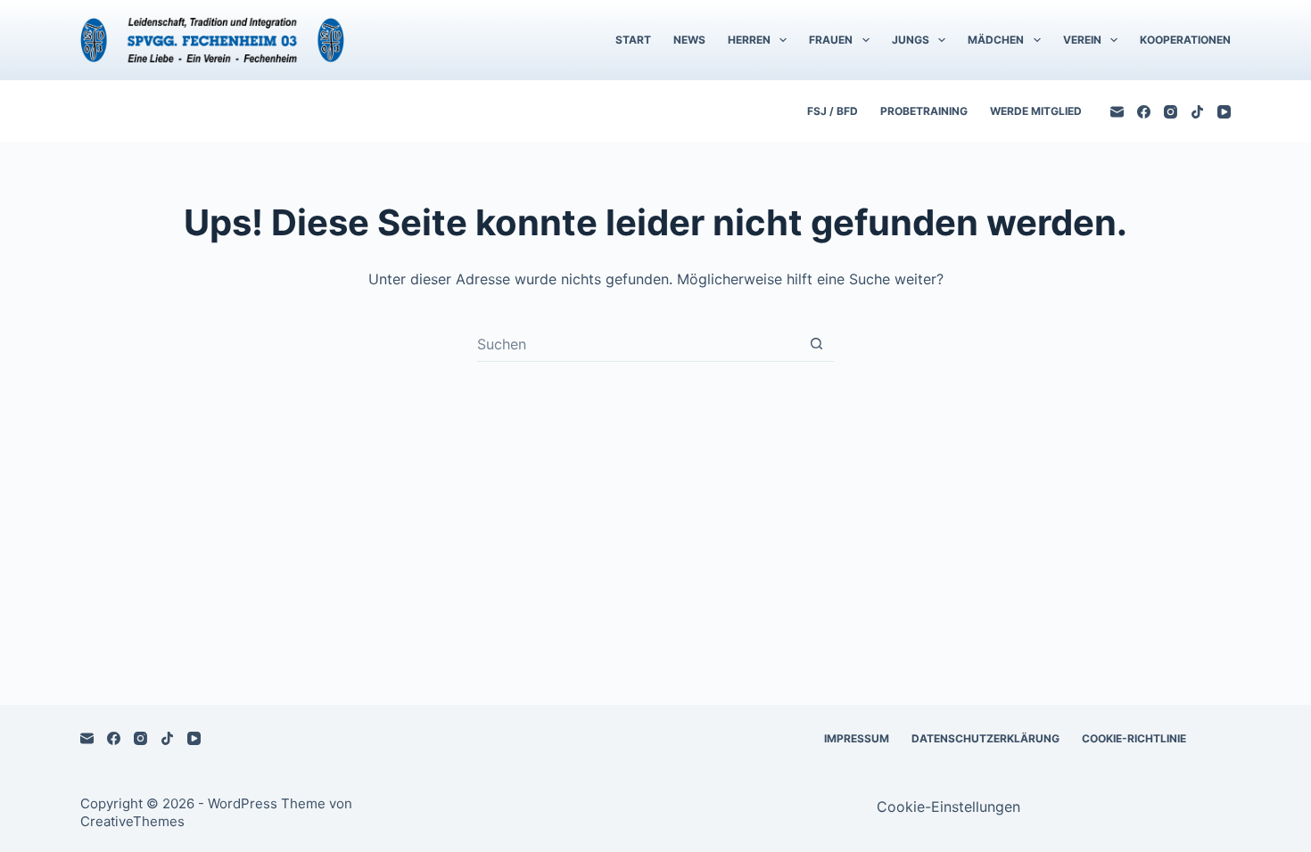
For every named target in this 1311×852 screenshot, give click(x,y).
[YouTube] (1224, 112)
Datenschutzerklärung (985, 738)
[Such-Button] (816, 343)
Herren (749, 39)
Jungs (910, 39)
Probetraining (924, 111)
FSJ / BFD (832, 111)
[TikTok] (1197, 112)
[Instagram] (1170, 112)
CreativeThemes (132, 821)
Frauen (831, 39)
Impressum (856, 738)
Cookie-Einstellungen (948, 806)
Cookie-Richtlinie (1134, 738)
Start (633, 39)
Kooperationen (1185, 39)
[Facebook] (1143, 112)
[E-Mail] (1117, 112)
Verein (1082, 39)
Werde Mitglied (1036, 111)
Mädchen (996, 39)
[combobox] (638, 344)
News (689, 39)
